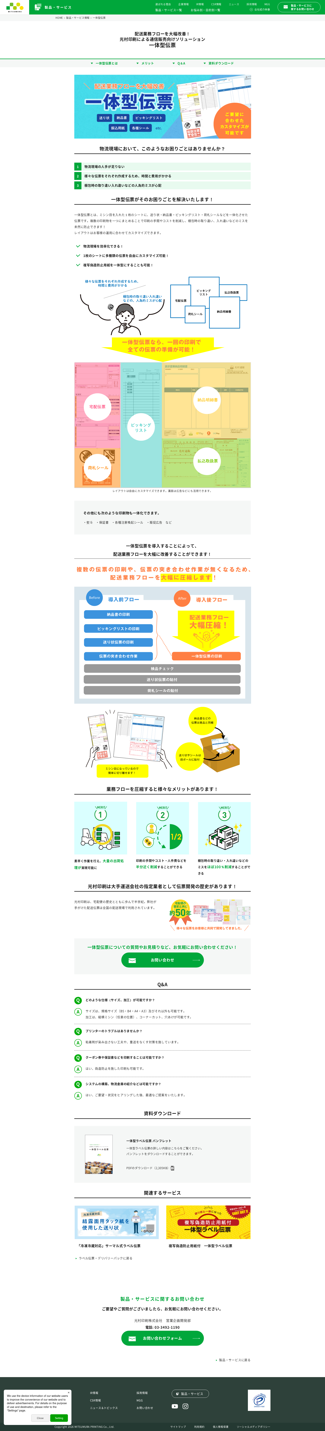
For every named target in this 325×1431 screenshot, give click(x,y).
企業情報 (183, 4)
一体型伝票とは (107, 63)
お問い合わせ (145, 1408)
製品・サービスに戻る (235, 1360)
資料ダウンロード (221, 63)
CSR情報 (216, 4)
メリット (147, 63)
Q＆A (181, 63)
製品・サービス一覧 (168, 10)
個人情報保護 (221, 1427)
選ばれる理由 (163, 4)
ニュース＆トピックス (104, 1408)
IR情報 (200, 4)
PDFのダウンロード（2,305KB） (148, 1168)
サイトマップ (178, 1427)
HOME (59, 18)
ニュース (234, 4)
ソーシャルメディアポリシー (253, 1427)
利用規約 (199, 1427)
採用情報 (252, 4)
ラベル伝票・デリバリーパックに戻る (106, 1258)
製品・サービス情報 (78, 18)
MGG (267, 4)
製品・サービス (192, 1393)
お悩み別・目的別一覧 (205, 10)
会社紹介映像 (262, 9)
